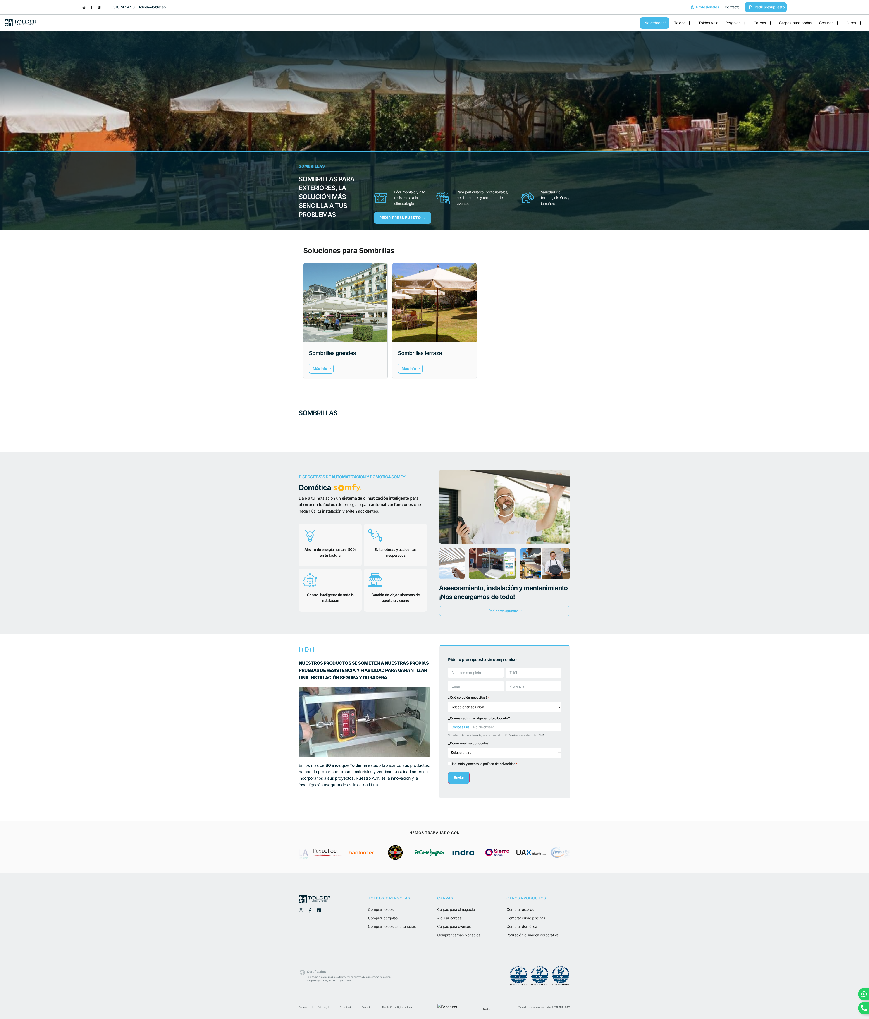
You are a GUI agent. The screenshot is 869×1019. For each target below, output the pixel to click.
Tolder (486, 1009)
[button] (321, 369)
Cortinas (826, 23)
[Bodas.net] (447, 1007)
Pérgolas (733, 23)
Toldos (679, 23)
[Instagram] (84, 7)
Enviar (459, 777)
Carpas (760, 23)
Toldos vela (708, 23)
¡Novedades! (654, 23)
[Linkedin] (99, 7)
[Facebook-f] (91, 7)
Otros (851, 23)
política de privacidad (499, 764)
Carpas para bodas (795, 23)
